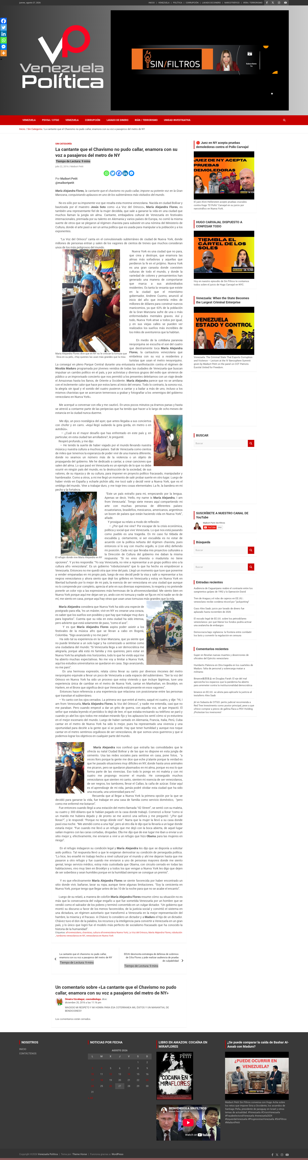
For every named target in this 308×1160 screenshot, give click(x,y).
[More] (3, 53)
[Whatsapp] (106, 173)
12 (110, 1074)
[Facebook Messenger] (131, 173)
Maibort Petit (76, 166)
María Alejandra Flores (159, 932)
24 (92, 1086)
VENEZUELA (163, 2)
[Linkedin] (125, 173)
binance (198, 692)
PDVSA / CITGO (50, 120)
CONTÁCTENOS (27, 1053)
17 (92, 1080)
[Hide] (1, 59)
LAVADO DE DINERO (211, 2)
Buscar (251, 443)
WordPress (117, 1154)
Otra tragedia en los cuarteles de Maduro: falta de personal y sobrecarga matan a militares (223, 668)
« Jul (90, 1097)
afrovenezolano (73, 932)
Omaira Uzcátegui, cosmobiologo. (83, 999)
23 (147, 1080)
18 (101, 1080)
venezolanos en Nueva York (99, 935)
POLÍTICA (177, 2)
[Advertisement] (224, 401)
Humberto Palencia (204, 665)
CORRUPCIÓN (192, 2)
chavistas (87, 932)
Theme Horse (79, 1154)
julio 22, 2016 (61, 166)
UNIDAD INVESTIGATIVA (177, 120)
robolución (177, 932)
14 (129, 1074)
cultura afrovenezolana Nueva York (110, 932)
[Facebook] (119, 173)
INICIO (152, 2)
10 (92, 1074)
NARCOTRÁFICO (232, 2)
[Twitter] (113, 173)
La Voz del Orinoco (138, 932)
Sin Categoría (63, 143)
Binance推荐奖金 (203, 678)
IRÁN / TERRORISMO (252, 2)
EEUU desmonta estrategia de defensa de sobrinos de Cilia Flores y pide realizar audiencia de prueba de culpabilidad (151, 957)
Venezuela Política (48, 1154)
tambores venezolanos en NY (70, 935)
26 (110, 1086)
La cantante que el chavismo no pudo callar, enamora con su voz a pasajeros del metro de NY (85, 956)
